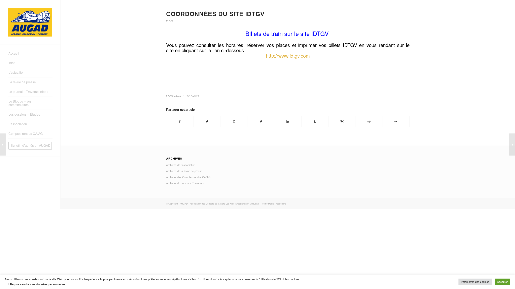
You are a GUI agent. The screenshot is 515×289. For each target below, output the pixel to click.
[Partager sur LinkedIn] (287, 121)
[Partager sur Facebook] (179, 121)
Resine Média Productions (273, 203)
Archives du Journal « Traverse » (185, 183)
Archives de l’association (180, 165)
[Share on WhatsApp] (233, 121)
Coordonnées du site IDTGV (215, 14)
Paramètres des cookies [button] (475, 282)
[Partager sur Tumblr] (315, 121)
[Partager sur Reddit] (368, 121)
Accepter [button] (502, 282)
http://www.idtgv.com (288, 55)
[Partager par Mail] (395, 121)
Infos (169, 20)
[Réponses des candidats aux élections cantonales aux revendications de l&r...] (3, 144)
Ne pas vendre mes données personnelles (38, 284)
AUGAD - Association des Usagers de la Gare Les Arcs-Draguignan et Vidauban (219, 203)
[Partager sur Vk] (342, 121)
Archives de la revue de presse (184, 171)
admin (195, 95)
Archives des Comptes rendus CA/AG (188, 177)
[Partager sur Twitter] (207, 121)
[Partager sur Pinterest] (260, 121)
